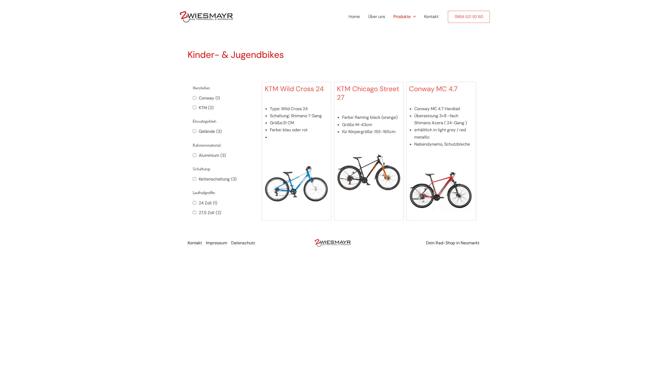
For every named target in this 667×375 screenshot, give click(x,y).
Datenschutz (243, 243)
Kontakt (431, 16)
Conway (209, 98)
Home (354, 16)
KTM (206, 107)
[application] (413, 17)
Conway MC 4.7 (433, 88)
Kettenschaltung (218, 179)
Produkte (402, 16)
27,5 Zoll (210, 212)
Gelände (210, 131)
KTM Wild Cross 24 (294, 88)
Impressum (216, 243)
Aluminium (212, 155)
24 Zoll (208, 203)
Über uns (376, 16)
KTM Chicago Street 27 (368, 93)
